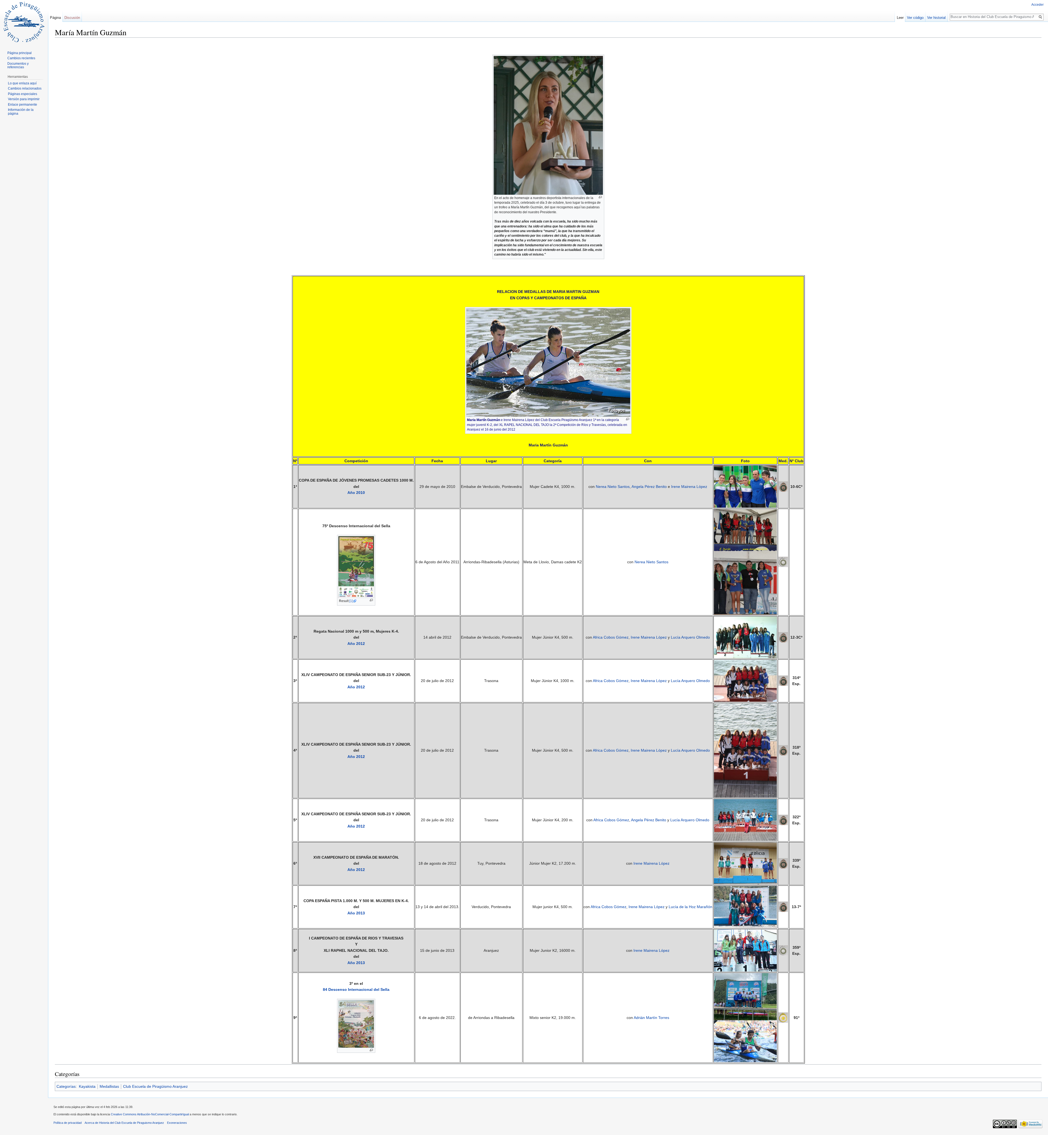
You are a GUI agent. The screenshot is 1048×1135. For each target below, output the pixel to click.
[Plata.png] (783, 561)
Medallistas (109, 1086)
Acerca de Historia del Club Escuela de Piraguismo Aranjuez (124, 1122)
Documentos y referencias (18, 65)
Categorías (66, 1086)
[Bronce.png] (783, 486)
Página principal (19, 53)
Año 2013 (356, 913)
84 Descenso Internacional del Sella (356, 989)
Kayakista (87, 1086)
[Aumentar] (600, 197)
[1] (351, 601)
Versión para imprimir (24, 99)
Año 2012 (356, 643)
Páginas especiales (22, 94)
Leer (900, 18)
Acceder (1037, 5)
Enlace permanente (22, 104)
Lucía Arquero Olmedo (690, 637)
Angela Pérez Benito (649, 486)
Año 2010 (356, 492)
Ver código (915, 18)
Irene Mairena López (689, 486)
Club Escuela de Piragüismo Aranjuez (155, 1086)
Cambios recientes (21, 58)
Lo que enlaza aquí (22, 83)
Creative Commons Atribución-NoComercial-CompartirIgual (150, 1114)
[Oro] (783, 1017)
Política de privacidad (67, 1122)
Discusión (72, 18)
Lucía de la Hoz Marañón (690, 907)
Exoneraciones (177, 1122)
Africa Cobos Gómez (611, 637)
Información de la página (21, 111)
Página (55, 18)
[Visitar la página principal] (24, 22)
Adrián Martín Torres (651, 1017)
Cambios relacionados (24, 88)
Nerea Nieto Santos (613, 486)
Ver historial (936, 18)
